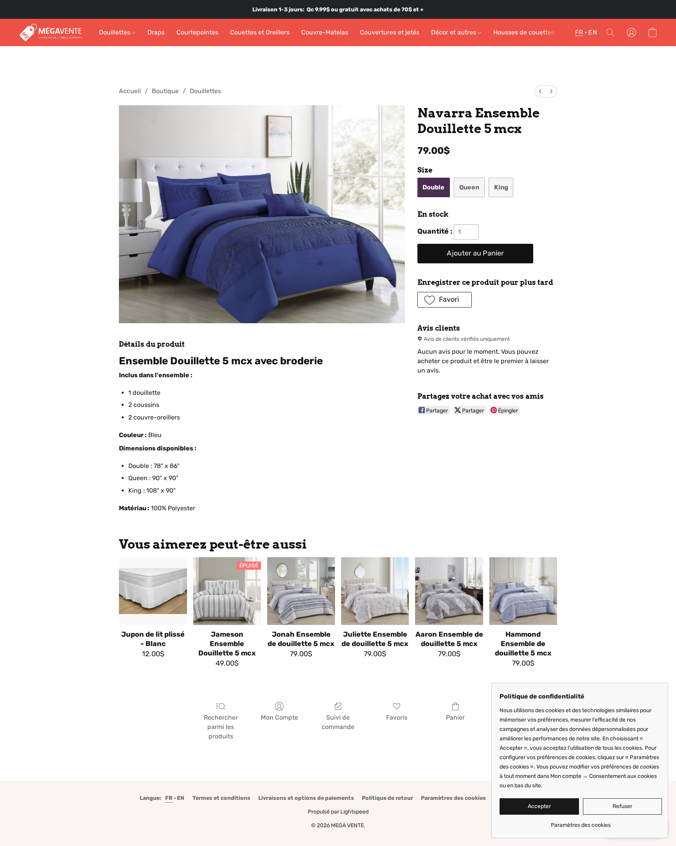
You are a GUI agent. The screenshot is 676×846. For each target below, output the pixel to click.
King (501, 187)
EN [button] (592, 32)
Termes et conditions (221, 798)
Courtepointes (197, 32)
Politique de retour (387, 798)
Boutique (165, 91)
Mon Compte (279, 717)
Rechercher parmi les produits (221, 727)
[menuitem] (540, 91)
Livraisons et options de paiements (306, 798)
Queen (469, 187)
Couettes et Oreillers (259, 32)
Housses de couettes (523, 32)
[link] (581, 822)
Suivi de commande (338, 722)
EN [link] (181, 798)
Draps (156, 32)
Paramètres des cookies (453, 798)
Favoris (396, 717)
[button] (51, 32)
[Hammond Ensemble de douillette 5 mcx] (523, 591)
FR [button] (579, 32)
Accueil (130, 91)
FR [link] (169, 798)
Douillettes (115, 32)
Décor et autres (454, 32)
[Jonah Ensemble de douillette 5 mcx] (301, 591)
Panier (455, 717)
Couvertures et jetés (389, 32)
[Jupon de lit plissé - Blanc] (153, 591)
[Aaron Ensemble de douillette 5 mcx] (449, 591)
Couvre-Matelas (324, 32)
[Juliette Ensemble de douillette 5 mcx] (375, 591)
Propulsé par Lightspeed (338, 811)
